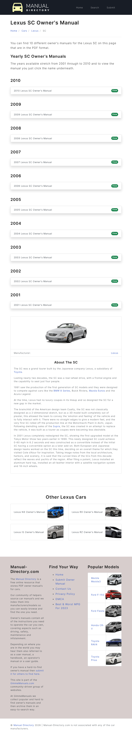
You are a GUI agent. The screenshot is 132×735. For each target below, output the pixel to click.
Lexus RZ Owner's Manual (87, 532)
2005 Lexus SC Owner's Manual (65, 209)
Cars (24, 30)
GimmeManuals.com (22, 683)
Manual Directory (26, 579)
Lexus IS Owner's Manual (29, 532)
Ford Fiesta (97, 610)
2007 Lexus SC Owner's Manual (65, 162)
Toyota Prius (95, 658)
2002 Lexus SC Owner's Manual (65, 281)
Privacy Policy (65, 593)
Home (79, 7)
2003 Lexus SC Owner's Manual (65, 257)
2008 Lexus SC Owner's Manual (65, 138)
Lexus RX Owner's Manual (87, 512)
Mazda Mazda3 (96, 580)
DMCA (60, 599)
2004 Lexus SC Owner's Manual (65, 233)
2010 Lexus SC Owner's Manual (65, 90)
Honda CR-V (97, 627)
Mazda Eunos (97, 390)
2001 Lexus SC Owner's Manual (65, 305)
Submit (111, 7)
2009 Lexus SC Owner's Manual (65, 114)
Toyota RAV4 (95, 643)
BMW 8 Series (62, 390)
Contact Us (63, 588)
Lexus (34, 30)
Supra (56, 426)
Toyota (18, 372)
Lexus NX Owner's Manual (29, 512)
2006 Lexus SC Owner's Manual (65, 185)
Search (95, 7)
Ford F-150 (97, 594)
